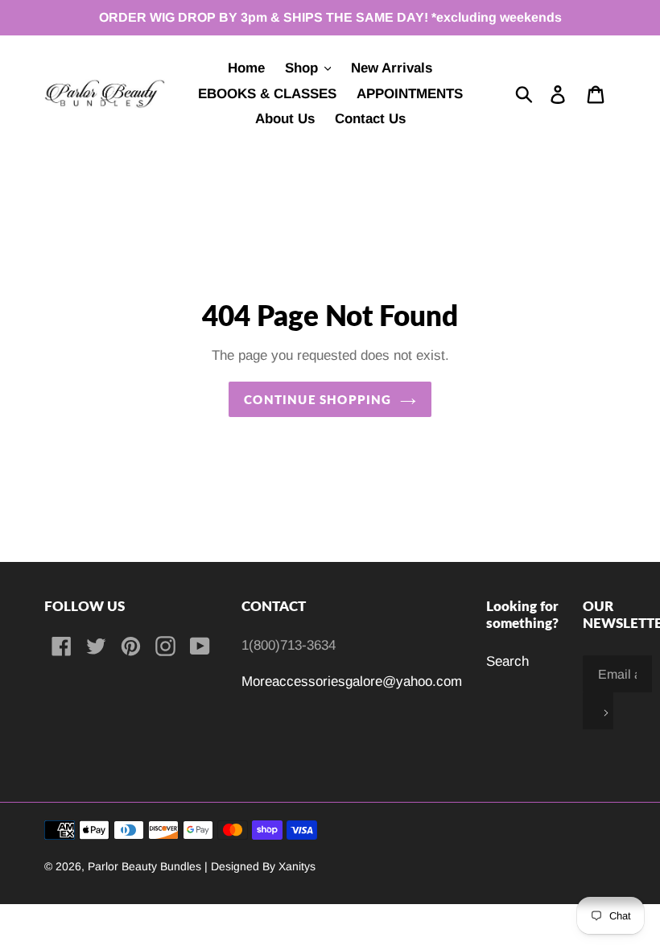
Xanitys (297, 866)
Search (507, 661)
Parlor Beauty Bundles (146, 866)
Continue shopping (317, 399)
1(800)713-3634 (288, 645)
